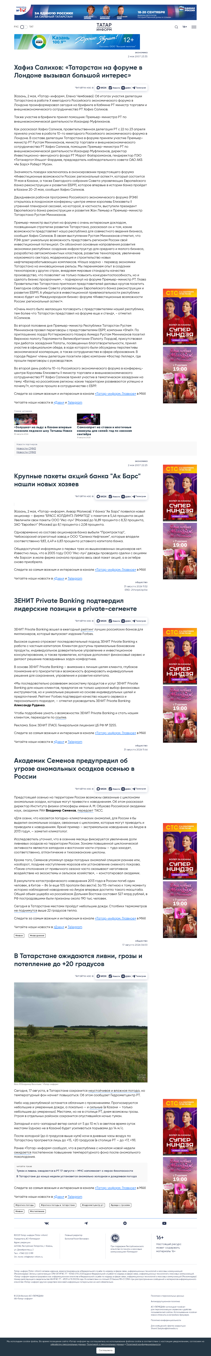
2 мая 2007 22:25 (138, 465)
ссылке (60, 717)
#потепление (37, 1211)
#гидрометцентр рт (92, 1205)
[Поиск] (176, 27)
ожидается (22, 1152)
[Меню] (194, 27)
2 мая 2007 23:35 (138, 56)
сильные (96, 1107)
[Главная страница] (104, 27)
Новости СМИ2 (26, 448)
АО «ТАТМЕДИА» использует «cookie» (168, 1307)
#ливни (19, 936)
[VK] (46, 1223)
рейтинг (87, 629)
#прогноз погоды (24, 1205)
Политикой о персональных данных (105, 1344)
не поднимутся (25, 910)
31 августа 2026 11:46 (136, 750)
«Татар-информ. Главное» (115, 394)
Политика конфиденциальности (166, 1320)
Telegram (75, 402)
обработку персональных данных (68, 1344)
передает (85, 810)
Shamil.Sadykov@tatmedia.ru (164, 1329)
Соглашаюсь (105, 1350)
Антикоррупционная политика (165, 1302)
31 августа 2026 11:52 (136, 586)
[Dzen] (125, 1223)
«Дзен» (59, 402)
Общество (141, 582)
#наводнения (37, 936)
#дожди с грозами (120, 1205)
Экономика (141, 52)
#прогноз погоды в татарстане (58, 1205)
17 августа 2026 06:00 (135, 945)
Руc (16, 27)
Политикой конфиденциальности (143, 1344)
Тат (31, 27)
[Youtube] (164, 1223)
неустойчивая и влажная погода (114, 1090)
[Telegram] (86, 1223)
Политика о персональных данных (167, 1296)
